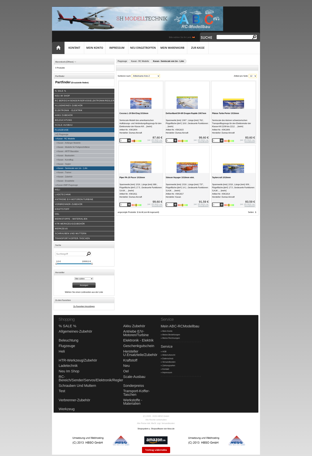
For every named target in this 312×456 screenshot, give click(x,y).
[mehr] (149, 126)
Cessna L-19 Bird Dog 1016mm (133, 113)
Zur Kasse (198, 48)
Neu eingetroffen (143, 48)
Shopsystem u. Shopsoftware (150, 429)
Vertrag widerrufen (156, 450)
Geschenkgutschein (138, 346)
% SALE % (67, 326)
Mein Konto (94, 48)
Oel (126, 371)
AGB (164, 351)
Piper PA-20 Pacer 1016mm (132, 177)
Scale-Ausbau (134, 377)
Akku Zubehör (134, 326)
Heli (62, 351)
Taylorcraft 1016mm (221, 177)
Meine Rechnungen (171, 338)
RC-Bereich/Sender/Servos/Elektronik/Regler (91, 378)
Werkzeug (67, 409)
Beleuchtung (68, 340)
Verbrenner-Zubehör (74, 400)
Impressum (116, 48)
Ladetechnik (68, 365)
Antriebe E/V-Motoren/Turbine (136, 333)
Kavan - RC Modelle (140, 61)
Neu (126, 365)
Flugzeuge (122, 61)
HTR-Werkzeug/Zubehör (78, 360)
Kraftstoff (130, 360)
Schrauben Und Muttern (77, 385)
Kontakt (74, 48)
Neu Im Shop (69, 371)
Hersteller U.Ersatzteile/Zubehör (140, 353)
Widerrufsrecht (168, 355)
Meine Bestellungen (171, 335)
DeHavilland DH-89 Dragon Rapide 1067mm (186, 113)
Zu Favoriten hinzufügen (84, 306)
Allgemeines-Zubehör (75, 331)
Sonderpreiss (133, 385)
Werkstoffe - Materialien (132, 401)
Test (62, 391)
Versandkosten (169, 362)
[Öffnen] (69, 62)
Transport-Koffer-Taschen (136, 392)
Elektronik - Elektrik (138, 340)
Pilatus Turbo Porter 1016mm (225, 113)
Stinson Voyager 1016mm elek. (180, 177)
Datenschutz (167, 358)
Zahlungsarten (168, 365)
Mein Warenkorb (172, 48)
